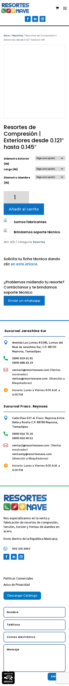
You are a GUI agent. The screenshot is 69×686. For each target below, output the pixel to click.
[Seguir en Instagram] (42, 19)
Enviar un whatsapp (24, 300)
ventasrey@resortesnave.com (32, 454)
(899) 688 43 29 (22, 362)
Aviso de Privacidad (16, 584)
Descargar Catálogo (22, 595)
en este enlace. (24, 264)
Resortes (17, 35)
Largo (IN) (11, 169)
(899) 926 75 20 (22, 434)
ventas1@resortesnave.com (30, 370)
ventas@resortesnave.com (30, 378)
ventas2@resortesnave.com (31, 445)
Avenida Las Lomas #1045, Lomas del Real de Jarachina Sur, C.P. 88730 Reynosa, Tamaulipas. (37, 346)
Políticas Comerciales (18, 578)
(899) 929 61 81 (22, 358)
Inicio (7, 35)
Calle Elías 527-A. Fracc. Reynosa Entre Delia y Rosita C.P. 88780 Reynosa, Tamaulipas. (38, 422)
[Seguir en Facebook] (28, 19)
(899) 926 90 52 (22, 438)
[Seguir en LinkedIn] (35, 19)
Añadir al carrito (24, 209)
